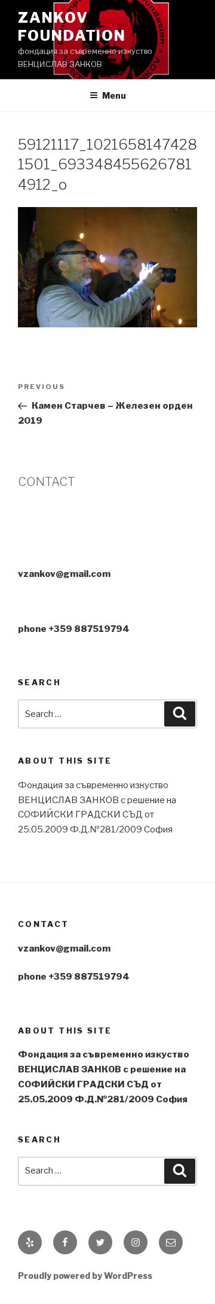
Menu (114, 95)
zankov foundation (72, 26)
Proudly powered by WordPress (85, 1275)
